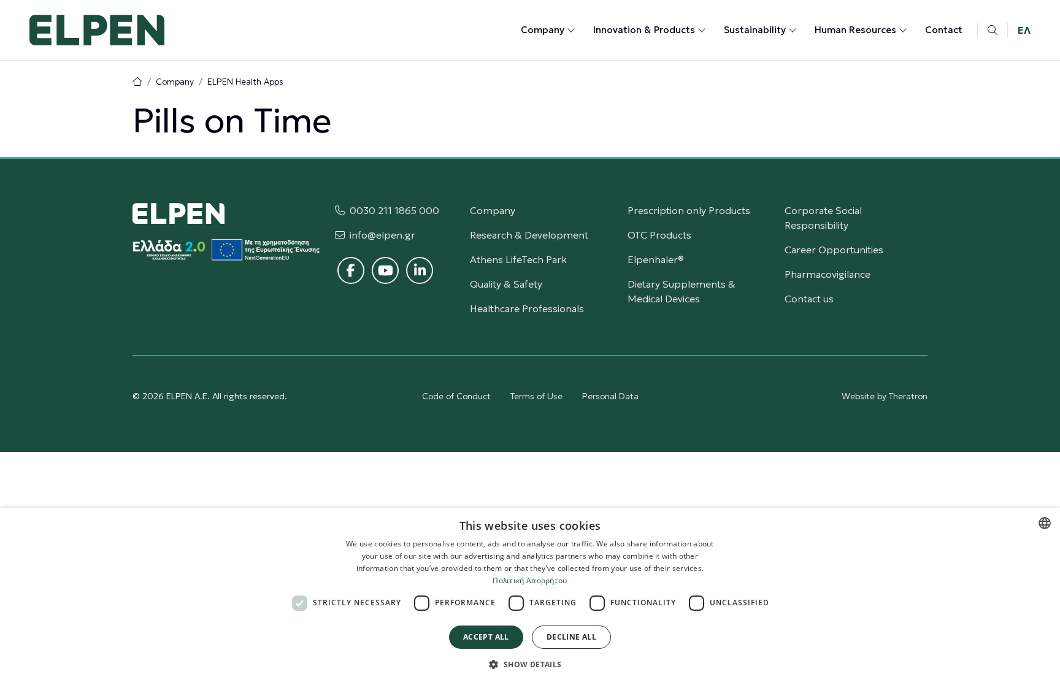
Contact (943, 30)
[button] (529, 664)
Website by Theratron (885, 396)
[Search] (992, 30)
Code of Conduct (456, 396)
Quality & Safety (506, 284)
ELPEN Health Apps (245, 81)
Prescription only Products (689, 210)
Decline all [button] (571, 637)
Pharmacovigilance (827, 274)
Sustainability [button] (755, 30)
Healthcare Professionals (527, 308)
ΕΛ (1024, 30)
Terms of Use (536, 396)
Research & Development (529, 235)
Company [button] (542, 30)
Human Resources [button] (855, 30)
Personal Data (610, 396)
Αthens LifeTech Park (518, 259)
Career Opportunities (834, 249)
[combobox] (1045, 523)
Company (175, 81)
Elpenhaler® (656, 259)
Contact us (809, 299)
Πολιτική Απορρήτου (530, 580)
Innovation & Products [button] (644, 30)
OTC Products (659, 235)
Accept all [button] (486, 637)
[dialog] (530, 596)
